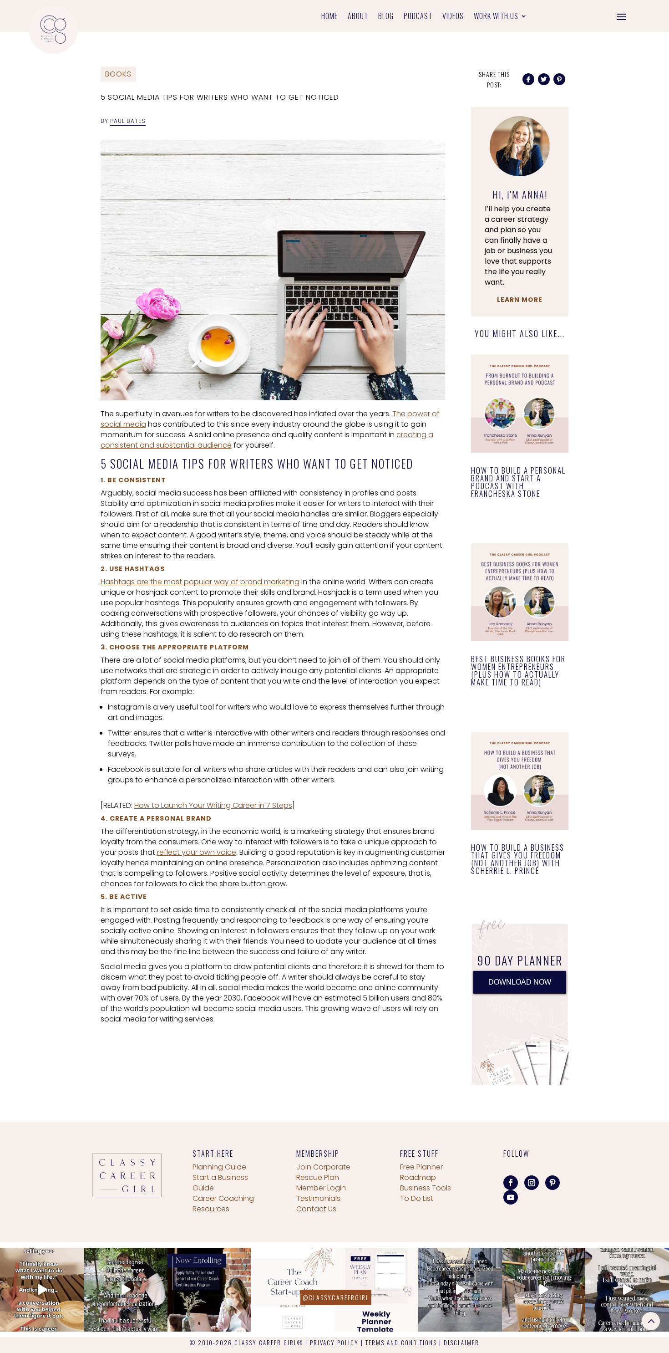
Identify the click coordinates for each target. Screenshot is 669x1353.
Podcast (418, 17)
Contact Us (316, 1209)
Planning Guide (219, 1167)
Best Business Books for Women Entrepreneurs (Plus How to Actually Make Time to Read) (518, 670)
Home (329, 17)
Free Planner (421, 1167)
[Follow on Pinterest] (552, 1182)
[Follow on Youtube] (510, 1197)
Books (118, 74)
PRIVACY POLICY (334, 1342)
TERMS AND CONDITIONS (401, 1342)
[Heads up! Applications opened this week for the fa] (209, 1290)
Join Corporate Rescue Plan (323, 1172)
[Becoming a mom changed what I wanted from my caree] (627, 1290)
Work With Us (496, 17)
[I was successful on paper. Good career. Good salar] (460, 1290)
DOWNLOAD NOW (519, 982)
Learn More (519, 299)
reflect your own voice (196, 852)
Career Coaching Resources (223, 1203)
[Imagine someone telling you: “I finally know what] (42, 1290)
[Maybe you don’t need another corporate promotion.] (544, 1290)
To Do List (416, 1198)
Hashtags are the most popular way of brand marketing (200, 582)
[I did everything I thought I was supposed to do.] (125, 1290)
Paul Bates (128, 121)
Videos (453, 17)
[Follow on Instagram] (531, 1182)
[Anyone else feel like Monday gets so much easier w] (376, 1290)
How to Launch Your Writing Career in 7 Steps (213, 805)
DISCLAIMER (461, 1342)
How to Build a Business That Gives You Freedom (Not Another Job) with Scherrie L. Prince (517, 859)
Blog (386, 17)
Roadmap (418, 1177)
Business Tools (425, 1188)
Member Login (321, 1188)
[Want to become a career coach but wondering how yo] (292, 1290)
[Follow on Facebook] (510, 1182)
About (358, 17)
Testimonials (318, 1198)
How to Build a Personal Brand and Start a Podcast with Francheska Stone (518, 482)
